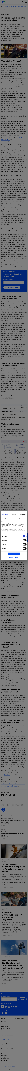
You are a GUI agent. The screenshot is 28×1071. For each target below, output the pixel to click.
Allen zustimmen (14, 554)
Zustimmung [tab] (5, 514)
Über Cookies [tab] (23, 514)
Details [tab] (14, 514)
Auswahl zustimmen (14, 557)
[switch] (25, 540)
